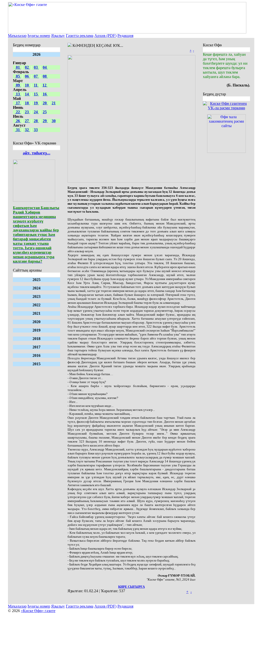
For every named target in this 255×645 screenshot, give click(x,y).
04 (45, 67)
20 (45, 103)
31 (18, 130)
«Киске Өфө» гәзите (38, 611)
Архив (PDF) (105, 35)
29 (45, 121)
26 (18, 121)
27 (27, 121)
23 (27, 112)
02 (27, 67)
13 (18, 94)
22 (18, 112)
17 (18, 103)
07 (36, 76)
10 (27, 85)
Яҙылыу (58, 35)
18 (27, 103)
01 (18, 67)
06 (27, 76)
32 (27, 130)
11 (36, 85)
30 (54, 121)
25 (45, 112)
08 (45, 76)
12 (44, 85)
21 (54, 103)
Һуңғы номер (39, 35)
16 (45, 94)
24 (36, 112)
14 (27, 94)
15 (36, 94)
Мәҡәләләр (17, 35)
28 (36, 121)
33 (36, 130)
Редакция (125, 35)
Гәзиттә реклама (79, 35)
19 (36, 103)
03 (36, 67)
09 (18, 85)
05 (18, 76)
